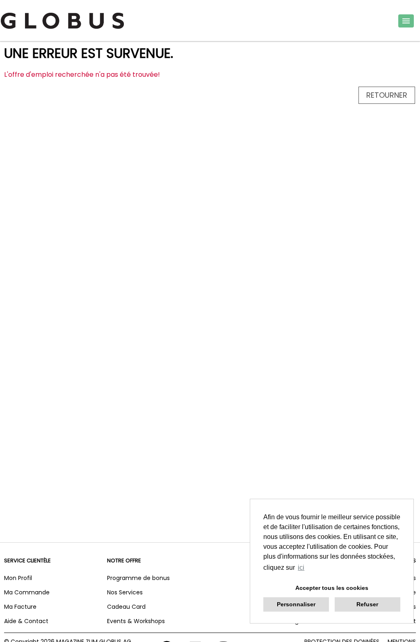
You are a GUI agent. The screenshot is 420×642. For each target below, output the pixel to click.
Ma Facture (20, 607)
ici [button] (301, 567)
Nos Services (125, 592)
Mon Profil (18, 578)
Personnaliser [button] (296, 604)
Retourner (386, 95)
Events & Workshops (136, 621)
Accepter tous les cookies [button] (331, 588)
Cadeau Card (126, 607)
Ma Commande (27, 592)
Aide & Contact (26, 621)
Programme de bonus (138, 578)
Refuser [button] (367, 604)
